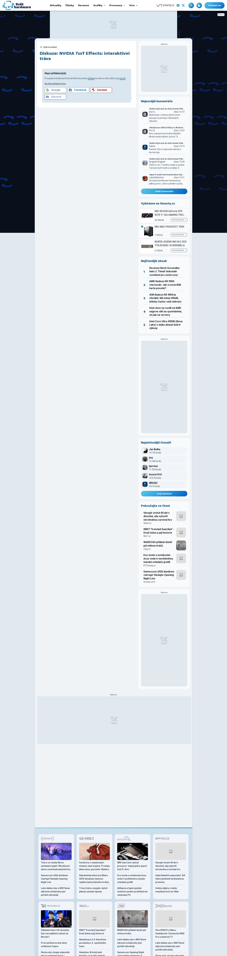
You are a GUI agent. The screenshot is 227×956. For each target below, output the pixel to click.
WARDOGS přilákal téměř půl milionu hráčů (157, 544)
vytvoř (123, 78)
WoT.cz (147, 536)
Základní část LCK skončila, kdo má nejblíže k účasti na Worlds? (55, 933)
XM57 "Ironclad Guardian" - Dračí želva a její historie (158, 531)
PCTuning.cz (149, 565)
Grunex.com (149, 582)
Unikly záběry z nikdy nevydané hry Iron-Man (167, 890)
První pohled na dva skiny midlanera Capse (54, 945)
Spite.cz (147, 523)
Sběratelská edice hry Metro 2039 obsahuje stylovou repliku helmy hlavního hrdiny (94, 878)
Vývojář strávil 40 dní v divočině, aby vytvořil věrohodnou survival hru (157, 516)
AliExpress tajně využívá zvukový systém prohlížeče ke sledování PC (132, 891)
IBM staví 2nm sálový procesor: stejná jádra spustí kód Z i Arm (132, 866)
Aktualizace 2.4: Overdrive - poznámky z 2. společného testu (93, 943)
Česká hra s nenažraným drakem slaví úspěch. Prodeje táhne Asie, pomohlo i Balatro (94, 866)
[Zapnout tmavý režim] (199, 5)
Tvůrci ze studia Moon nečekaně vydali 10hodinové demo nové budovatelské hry (55, 866)
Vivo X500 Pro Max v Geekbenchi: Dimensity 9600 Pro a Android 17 (169, 933)
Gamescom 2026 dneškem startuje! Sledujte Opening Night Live (158, 575)
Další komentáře (164, 191)
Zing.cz (147, 549)
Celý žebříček (164, 493)
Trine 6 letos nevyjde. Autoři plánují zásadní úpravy (93, 890)
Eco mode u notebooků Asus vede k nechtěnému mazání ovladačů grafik (158, 558)
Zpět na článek (50, 47)
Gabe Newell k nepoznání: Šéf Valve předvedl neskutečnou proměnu (170, 878)
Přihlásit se (214, 5)
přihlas (91, 78)
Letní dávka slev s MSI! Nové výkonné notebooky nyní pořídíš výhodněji (55, 891)
